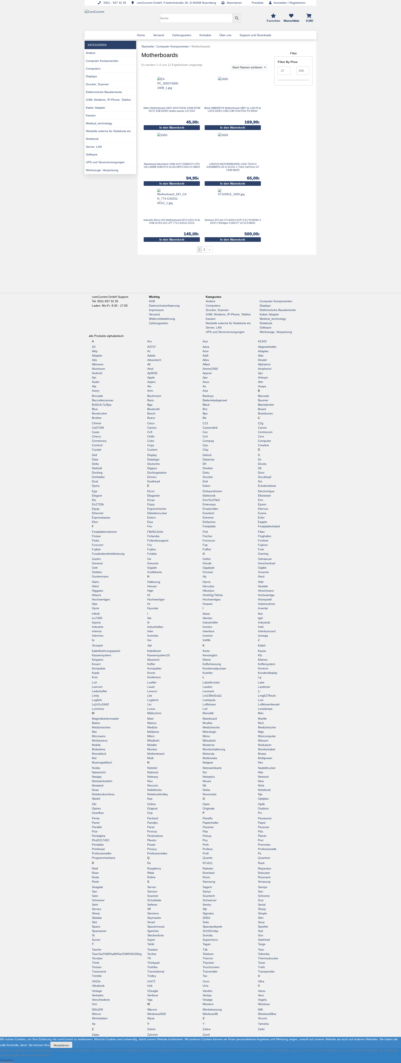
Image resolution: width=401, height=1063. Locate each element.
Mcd (261, 723)
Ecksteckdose (267, 485)
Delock (207, 455)
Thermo (208, 958)
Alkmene (97, 364)
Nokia (206, 790)
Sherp (96, 913)
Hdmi (95, 586)
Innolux (207, 626)
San (94, 891)
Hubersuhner (266, 603)
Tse (205, 976)
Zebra (207, 1029)
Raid (95, 868)
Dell (94, 455)
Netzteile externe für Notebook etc (108, 131)
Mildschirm (154, 713)
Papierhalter (211, 822)
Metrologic (209, 731)
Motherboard (155, 753)
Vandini (207, 991)
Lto (149, 704)
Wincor (96, 1014)
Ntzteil (96, 798)
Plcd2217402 (100, 840)
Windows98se (267, 1014)
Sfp (205, 909)
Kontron (263, 668)
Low (260, 700)
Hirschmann (266, 590)
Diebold (97, 468)
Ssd (260, 931)
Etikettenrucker (157, 513)
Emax (151, 500)
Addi (205, 355)
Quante (207, 857)
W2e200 (97, 1009)
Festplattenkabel (269, 526)
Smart (151, 922)
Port (260, 840)
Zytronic (152, 1034)
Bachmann (154, 396)
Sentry (207, 904)
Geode (207, 563)
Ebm (95, 522)
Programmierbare (103, 857)
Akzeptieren (61, 1045)
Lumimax (98, 708)
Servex (96, 909)
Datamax (208, 459)
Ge (149, 559)
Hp (204, 576)
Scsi (260, 900)
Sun (260, 935)
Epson (262, 504)
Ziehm (151, 1029)
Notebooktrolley (157, 794)
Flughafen (264, 536)
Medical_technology (99, 123)
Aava (206, 346)
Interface (208, 631)
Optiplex (263, 798)
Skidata (97, 917)
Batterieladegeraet (215, 400)
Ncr (205, 772)
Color (150, 440)
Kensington (210, 655)
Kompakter (154, 668)
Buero (151, 417)
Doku (206, 472)
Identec (207, 618)
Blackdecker (266, 404)
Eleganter (153, 495)
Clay (205, 449)
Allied (206, 364)
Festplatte (209, 526)
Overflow (98, 812)
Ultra (261, 981)
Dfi (204, 463)
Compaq (208, 440)
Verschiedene (101, 999)
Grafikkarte (154, 572)
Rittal (150, 872)
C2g (260, 423)
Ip (93, 640)
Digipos (152, 468)
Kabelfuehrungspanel (106, 651)
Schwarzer (210, 900)
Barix (150, 400)
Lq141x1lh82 (100, 704)
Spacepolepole (212, 926)
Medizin (152, 727)
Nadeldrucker (267, 768)
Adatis (151, 355)
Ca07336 (98, 427)
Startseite (147, 46)
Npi (260, 794)
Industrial (264, 622)
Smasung (264, 881)
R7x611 (208, 863)
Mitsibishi (153, 740)
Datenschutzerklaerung (164, 305)
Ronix (206, 877)
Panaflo (208, 818)
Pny (205, 840)
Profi (206, 853)
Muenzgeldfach (102, 762)
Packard (152, 818)
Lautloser (264, 686)
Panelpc (152, 822)
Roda (95, 877)
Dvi (260, 481)
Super (151, 939)
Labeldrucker (211, 682)
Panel (95, 822)
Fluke (95, 540)
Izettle (207, 640)
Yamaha (263, 1023)
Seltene (152, 904)
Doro (261, 472)
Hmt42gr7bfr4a (213, 595)
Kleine (207, 659)
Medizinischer (267, 727)
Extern (151, 517)
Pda (205, 831)
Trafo (261, 967)
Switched (264, 939)
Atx (149, 386)
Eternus (263, 508)
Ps (259, 853)
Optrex (96, 808)
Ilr (148, 622)
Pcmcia (152, 831)
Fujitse (96, 549)
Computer (264, 440)
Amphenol (264, 368)
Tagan (207, 944)
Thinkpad (153, 962)
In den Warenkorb (171, 127)
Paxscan (263, 827)
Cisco (151, 423)
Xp (93, 1023)
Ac (149, 351)
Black (206, 404)
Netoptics (209, 776)
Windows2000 (156, 1014)
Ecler (261, 517)
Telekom (208, 954)
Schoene (264, 895)
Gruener (263, 572)
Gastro (96, 559)
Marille (262, 718)
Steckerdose (155, 935)
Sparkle (263, 926)
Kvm (95, 677)
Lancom (97, 686)
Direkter (208, 468)
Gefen (207, 559)
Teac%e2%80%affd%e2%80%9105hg (117, 954)
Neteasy (152, 776)
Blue (95, 409)
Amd (150, 368)
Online (151, 804)
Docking (97, 472)
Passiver (208, 827)
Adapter (97, 355)
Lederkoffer (99, 691)
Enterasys (209, 504)
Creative (263, 445)
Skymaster (154, 917)
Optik (261, 804)
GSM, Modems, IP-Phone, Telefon (108, 99)
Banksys (208, 396)
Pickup (207, 835)
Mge (261, 731)
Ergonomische (156, 508)
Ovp (150, 812)
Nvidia (96, 768)
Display (152, 455)
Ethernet (97, 513)
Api (94, 377)
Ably (95, 351)
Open (206, 804)
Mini (260, 713)
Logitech (153, 700)
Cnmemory (99, 440)
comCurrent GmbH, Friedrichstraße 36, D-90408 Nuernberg (176, 2)
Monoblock (99, 753)
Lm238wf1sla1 (212, 695)
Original (152, 808)
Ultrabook (98, 985)
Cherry (96, 436)
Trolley (151, 976)
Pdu (260, 831)
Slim (261, 917)
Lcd (94, 682)
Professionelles (157, 853)
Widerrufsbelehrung (162, 318)
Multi (150, 758)
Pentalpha (98, 835)
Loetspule (209, 700)
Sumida (208, 935)
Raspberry (154, 868)
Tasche (96, 949)
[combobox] (249, 67)
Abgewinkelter (267, 346)
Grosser (208, 572)
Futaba (152, 553)
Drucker (208, 477)
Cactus (151, 427)
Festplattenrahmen (104, 531)
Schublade (154, 900)
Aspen (151, 382)
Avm (150, 390)
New (261, 781)
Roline (151, 877)
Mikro (151, 736)
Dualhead (153, 481)
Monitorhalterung (214, 749)
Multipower (265, 758)
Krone (151, 672)
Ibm (260, 613)
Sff (149, 909)
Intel (261, 626)
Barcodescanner (103, 400)
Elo (94, 500)
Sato (95, 895)
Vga (149, 999)
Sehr (95, 904)
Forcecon (209, 540)
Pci (260, 812)
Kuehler (208, 672)
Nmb (261, 785)
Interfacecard (266, 631)
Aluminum (98, 368)
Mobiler (152, 745)
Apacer (207, 373)
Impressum (156, 310)
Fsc (149, 545)
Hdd (260, 582)
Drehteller (98, 477)
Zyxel (206, 1034)
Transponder (266, 971)
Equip (95, 508)
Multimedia (210, 758)
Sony (261, 922)
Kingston (97, 659)
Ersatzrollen (210, 508)
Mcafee (207, 723)
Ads (94, 360)
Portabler (98, 844)
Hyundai (152, 608)
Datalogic (153, 459)
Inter (150, 631)
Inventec (153, 635)
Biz (205, 417)
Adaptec (263, 351)
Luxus (151, 708)
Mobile (96, 745)
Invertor (208, 635)
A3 (93, 346)
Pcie (95, 831)
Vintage (97, 991)
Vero (261, 995)
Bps (205, 413)
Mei (94, 731)
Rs (149, 863)
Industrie (97, 626)
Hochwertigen (101, 599)
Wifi (260, 1009)
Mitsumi (263, 740)
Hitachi (96, 595)
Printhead (98, 849)
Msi (94, 758)
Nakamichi (99, 772)
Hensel (151, 586)
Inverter (263, 608)
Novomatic (210, 794)
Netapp (97, 776)
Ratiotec (208, 868)
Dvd (205, 481)
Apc (260, 373)
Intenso (97, 631)
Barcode (263, 396)
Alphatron (264, 364)
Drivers (152, 477)
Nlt (204, 785)
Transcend (99, 971)
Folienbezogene (158, 540)
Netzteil (152, 768)
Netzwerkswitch (102, 781)
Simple (262, 913)
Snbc (206, 922)
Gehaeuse (265, 559)
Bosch (151, 413)
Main (150, 718)
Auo (205, 341)
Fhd (205, 531)
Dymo (96, 485)
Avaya (262, 386)
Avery (95, 390)
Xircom (262, 1018)
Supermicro (210, 939)
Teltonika (264, 954)
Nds (260, 772)
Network (263, 776)
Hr (148, 603)
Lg (259, 677)
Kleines (263, 659)
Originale (208, 808)
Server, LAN (94, 146)
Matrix (96, 723)
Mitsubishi (209, 740)
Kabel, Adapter (95, 107)
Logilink (97, 700)
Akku (206, 360)
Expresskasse (101, 517)
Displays (91, 76)
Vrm (94, 1004)
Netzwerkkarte (212, 768)
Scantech (209, 895)
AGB (152, 301)
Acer (206, 351)
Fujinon (263, 545)
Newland (97, 785)
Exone (262, 513)
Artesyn (263, 377)
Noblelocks (154, 790)
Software (92, 154)
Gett (95, 567)
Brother (97, 417)
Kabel (261, 645)
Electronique (266, 491)
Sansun (152, 891)
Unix (205, 985)
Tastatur (152, 949)
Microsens (98, 736)
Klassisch (153, 659)
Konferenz (154, 677)
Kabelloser (154, 651)
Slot (94, 922)
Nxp (149, 798)
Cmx (261, 436)
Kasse (262, 651)
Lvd (205, 708)
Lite (149, 695)
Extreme (208, 517)
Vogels (262, 999)
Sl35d (206, 917)
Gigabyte (208, 567)
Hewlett (263, 586)
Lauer (151, 686)
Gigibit (262, 567)
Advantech (154, 360)
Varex (261, 991)
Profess (208, 849)
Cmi (205, 436)
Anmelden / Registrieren (290, 2)
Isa (149, 640)
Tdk (205, 949)
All (148, 364)
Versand (154, 314)
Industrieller (210, 622)
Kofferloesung (212, 664)
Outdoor (263, 808)
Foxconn (97, 545)
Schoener (98, 900)
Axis (205, 390)
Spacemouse (156, 926)
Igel (260, 618)
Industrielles (155, 626)
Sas (260, 891)
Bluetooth (153, 409)
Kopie (95, 672)
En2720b (98, 504)
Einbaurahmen (212, 491)
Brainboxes (265, 413)
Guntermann (100, 576)
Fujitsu (151, 549)
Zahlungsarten (158, 323)
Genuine (153, 563)
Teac (261, 949)
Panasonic (265, 818)
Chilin (151, 436)
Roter (95, 881)
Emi (260, 500)
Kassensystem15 (158, 655)
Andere (90, 53)
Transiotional (155, 971)
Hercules (208, 586)
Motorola (208, 753)
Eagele (262, 522)
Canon (262, 427)
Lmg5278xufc (267, 695)
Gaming (263, 553)
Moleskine (98, 749)
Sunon (96, 939)
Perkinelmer (155, 835)
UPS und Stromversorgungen (105, 162)
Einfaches (209, 522)
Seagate (97, 887)
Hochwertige (266, 595)
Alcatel (262, 360)
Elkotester (264, 495)
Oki (94, 804)
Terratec (97, 958)
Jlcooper (97, 645)
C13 (205, 423)
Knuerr (96, 664)
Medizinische (211, 727)
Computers (93, 68)
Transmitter (210, 971)
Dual (95, 481)
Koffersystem (266, 664)
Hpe (94, 603)
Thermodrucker (268, 958)
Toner (261, 962)
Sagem (207, 887)
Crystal (96, 449)
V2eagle (152, 991)
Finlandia (153, 536)
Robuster (264, 872)
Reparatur (264, 868)
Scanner (152, 895)
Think (95, 962)
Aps (205, 377)
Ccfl (149, 432)
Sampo (262, 887)
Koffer (151, 664)
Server (151, 887)
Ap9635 (152, 373)
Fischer (207, 536)
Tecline (151, 954)
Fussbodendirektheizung (108, 553)
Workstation (100, 1018)
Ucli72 (151, 981)
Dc (259, 459)
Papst (261, 822)
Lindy (95, 695)
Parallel (97, 827)
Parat (150, 827)
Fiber (261, 531)
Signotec (208, 913)
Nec (260, 762)
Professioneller (102, 853)
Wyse (151, 1018)
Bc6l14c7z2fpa (101, 404)
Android (97, 373)
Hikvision (208, 590)
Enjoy (151, 504)
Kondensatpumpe (214, 668)
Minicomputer (267, 736)
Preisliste (258, 2)
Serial (261, 904)
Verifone (152, 995)
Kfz (260, 655)
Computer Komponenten (102, 60)
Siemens (153, 913)
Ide (149, 618)
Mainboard (210, 718)
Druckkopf (264, 477)
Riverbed (208, 872)
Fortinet (263, 540)
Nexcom (152, 785)
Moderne (208, 745)
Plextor (151, 840)
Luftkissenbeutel (268, 704)
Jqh (149, 645)
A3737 (151, 346)
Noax (95, 790)
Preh (206, 844)
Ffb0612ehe (155, 531)
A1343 (262, 341)
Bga (149, 404)
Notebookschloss (103, 794)
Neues (207, 781)
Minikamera (99, 740)
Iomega (263, 635)
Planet (262, 835)
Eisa (150, 522)
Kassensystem (101, 655)
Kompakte (98, 668)
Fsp (205, 545)
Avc (149, 341)
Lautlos (207, 686)
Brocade (97, 396)
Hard (261, 576)
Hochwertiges (212, 599)
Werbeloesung (212, 1009)
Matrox (151, 723)
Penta (96, 818)
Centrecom (265, 432)
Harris (207, 582)
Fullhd (207, 549)
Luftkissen (209, 704)
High (150, 590)
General (97, 563)
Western (208, 1004)
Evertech (208, 513)
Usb (149, 985)
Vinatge (208, 999)
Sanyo (207, 891)
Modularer (265, 745)
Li (259, 691)
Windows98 (210, 1014)
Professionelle (267, 849)
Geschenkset (266, 563)
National (152, 772)
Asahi (95, 382)
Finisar (96, 536)
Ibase (206, 613)
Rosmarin (264, 877)
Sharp (262, 909)
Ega (94, 491)
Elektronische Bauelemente (104, 92)
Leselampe (265, 708)
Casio (95, 432)
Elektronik (209, 495)
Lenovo (152, 691)
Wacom (152, 1009)
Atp (94, 386)
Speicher (153, 931)
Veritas (207, 995)
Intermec (98, 635)
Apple (151, 377)
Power (151, 844)
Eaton (206, 485)
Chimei (96, 423)
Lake (261, 682)
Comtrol (97, 445)
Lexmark (208, 691)
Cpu (205, 445)
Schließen (6, 1060)
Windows (264, 1004)
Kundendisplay (267, 672)
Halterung (153, 582)
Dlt (259, 468)
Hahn (95, 582)
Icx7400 (97, 618)
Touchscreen (211, 967)
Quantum (264, 857)
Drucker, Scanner (97, 84)
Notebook (92, 138)
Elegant (97, 495)
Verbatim (98, 995)
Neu (150, 781)
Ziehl (261, 1029)
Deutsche (153, 463)
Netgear (208, 762)
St (93, 935)
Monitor (152, 749)
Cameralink (210, 427)
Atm (260, 382)
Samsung (209, 881)
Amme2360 (210, 368)
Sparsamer (99, 931)
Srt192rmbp (210, 931)
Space (96, 926)
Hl (148, 595)
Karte (206, 651)
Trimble (97, 976)
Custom (152, 449)
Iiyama (96, 622)
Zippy (95, 1034)
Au (204, 386)
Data (95, 459)
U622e (96, 981)
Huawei (207, 603)
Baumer (263, 400)
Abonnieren (234, 2)
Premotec (264, 844)
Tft (149, 958)
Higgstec (97, 590)
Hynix (95, 608)
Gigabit (152, 567)
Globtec (97, 572)
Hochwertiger (156, 599)
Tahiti (150, 944)
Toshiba (152, 967)
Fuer (261, 549)
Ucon (206, 981)
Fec (149, 526)
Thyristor (208, 962)
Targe (261, 944)
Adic (261, 355)
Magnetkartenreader (105, 718)
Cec (205, 432)
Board (262, 409)
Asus (206, 382)
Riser (95, 872)
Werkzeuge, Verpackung (102, 170)
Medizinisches (101, 727)
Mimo (206, 736)
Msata (262, 753)
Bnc (205, 409)
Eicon (151, 491)
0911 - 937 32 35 (114, 2)
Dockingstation (157, 472)
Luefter (152, 682)
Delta (95, 463)
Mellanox (153, 731)
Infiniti (96, 613)
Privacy (152, 849)
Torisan (97, 967)
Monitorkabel (266, 749)
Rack (261, 863)
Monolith (208, 713)
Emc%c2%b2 (211, 500)
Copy (150, 445)
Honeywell (265, 599)
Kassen (91, 115)
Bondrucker (99, 413)
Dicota (262, 463)
